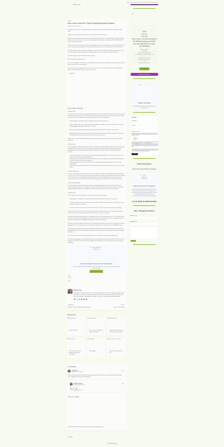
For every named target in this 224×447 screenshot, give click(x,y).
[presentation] (76, 322)
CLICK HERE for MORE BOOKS (144, 201)
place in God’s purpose (81, 150)
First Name (134, 125)
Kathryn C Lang (113, 443)
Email (133, 221)
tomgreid (74, 370)
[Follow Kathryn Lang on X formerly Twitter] (77, 299)
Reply (123, 370)
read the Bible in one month (77, 126)
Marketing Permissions (136, 131)
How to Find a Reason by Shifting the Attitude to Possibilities (75, 352)
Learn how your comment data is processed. (93, 426)
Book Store (144, 2)
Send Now (133, 240)
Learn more (134, 150)
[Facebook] (67, 437)
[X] (69, 437)
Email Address (134, 120)
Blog (140, 2)
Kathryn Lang (71, 26)
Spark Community (134, 2)
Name (133, 215)
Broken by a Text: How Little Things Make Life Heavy (79, 306)
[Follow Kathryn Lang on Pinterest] (86, 299)
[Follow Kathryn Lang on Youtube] (82, 299)
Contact (156, 2)
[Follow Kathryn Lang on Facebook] (75, 299)
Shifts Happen (92, 350)
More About (150, 2)
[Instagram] (72, 437)
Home (128, 2)
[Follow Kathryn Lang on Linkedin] (84, 299)
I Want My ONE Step (144, 68)
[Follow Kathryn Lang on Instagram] (79, 299)
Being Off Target (73, 330)
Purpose (69, 20)
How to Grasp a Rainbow (119, 306)
